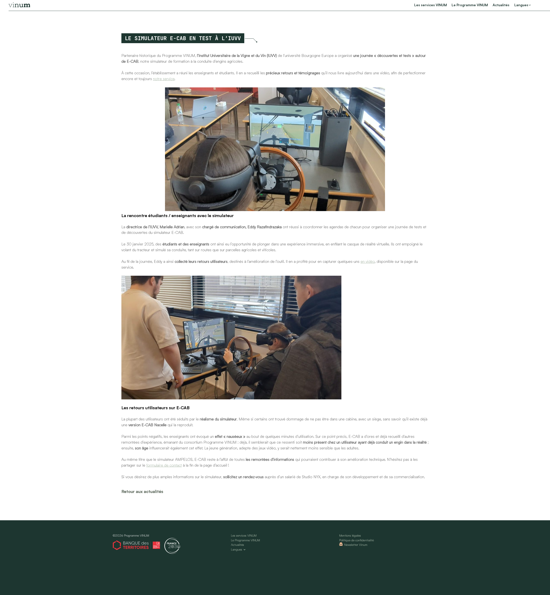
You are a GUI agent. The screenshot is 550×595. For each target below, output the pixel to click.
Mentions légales (350, 535)
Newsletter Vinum (355, 544)
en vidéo (368, 261)
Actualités (501, 5)
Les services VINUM (430, 5)
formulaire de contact (164, 465)
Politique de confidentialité (356, 540)
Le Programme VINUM (470, 5)
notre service (163, 78)
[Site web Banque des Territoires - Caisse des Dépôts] (138, 545)
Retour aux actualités (142, 491)
